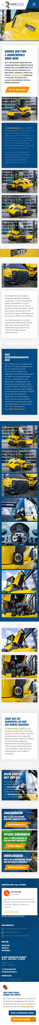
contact (17, 789)
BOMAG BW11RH (17, 75)
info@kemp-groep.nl (14, 794)
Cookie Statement (27, 1006)
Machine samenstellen (16, 824)
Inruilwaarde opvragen (17, 867)
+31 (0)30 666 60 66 (9, 967)
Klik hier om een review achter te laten (13, 913)
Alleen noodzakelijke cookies (22, 1013)
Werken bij (6, 943)
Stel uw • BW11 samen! (17, 89)
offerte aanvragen (15, 846)
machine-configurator (15, 731)
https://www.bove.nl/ (17, 409)
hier (21, 328)
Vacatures (5, 945)
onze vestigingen (13, 787)
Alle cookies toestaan (21, 1019)
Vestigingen (6, 948)
